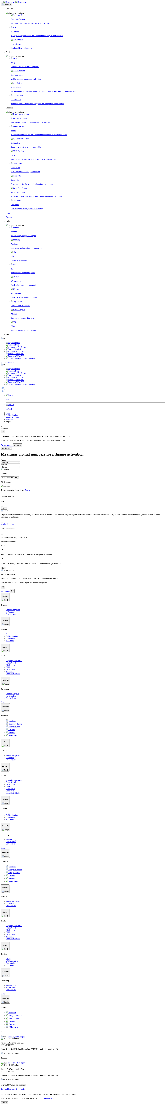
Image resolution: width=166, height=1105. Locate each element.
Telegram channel (15, 724)
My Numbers (6, 448)
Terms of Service (7, 1089)
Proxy (8, 634)
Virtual (18, 446)
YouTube (12, 721)
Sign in (27, 490)
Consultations (11, 638)
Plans (3, 702)
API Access (13, 735)
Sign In (4, 362)
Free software (11, 614)
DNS (8, 667)
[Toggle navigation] (2, 2)
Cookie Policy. (48, 1098)
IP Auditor (10, 612)
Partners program (12, 694)
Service (4, 465)
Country (4, 460)
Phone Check (11, 663)
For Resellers (11, 696)
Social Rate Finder (13, 674)
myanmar (9, 419)
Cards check (10, 669)
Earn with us (11, 698)
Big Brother (10, 665)
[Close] (6, 4)
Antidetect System (13, 610)
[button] (85, 11)
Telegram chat (14, 727)
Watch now (5, 591)
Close (4, 508)
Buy (16, 478)
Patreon (11, 733)
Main (8, 413)
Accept (4, 1103)
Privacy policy (20, 1089)
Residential (8, 446)
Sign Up (10, 362)
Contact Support (7, 524)
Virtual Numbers (12, 417)
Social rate (10, 672)
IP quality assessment (14, 661)
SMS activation (12, 415)
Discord (11, 730)
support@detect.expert (16, 1037)
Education (10, 641)
